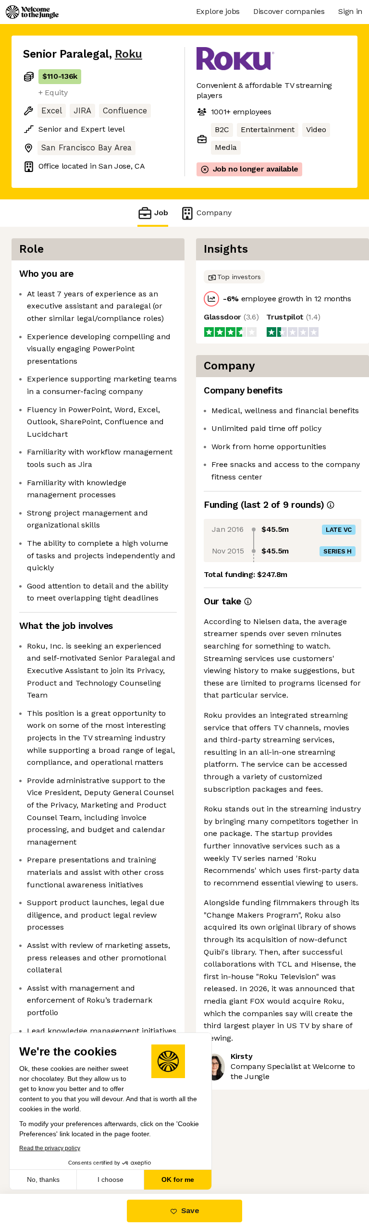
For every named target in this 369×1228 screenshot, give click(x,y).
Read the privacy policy (49, 1148)
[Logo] (32, 12)
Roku (128, 54)
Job (161, 212)
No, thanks (43, 1179)
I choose (110, 1179)
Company (214, 212)
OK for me (177, 1179)
